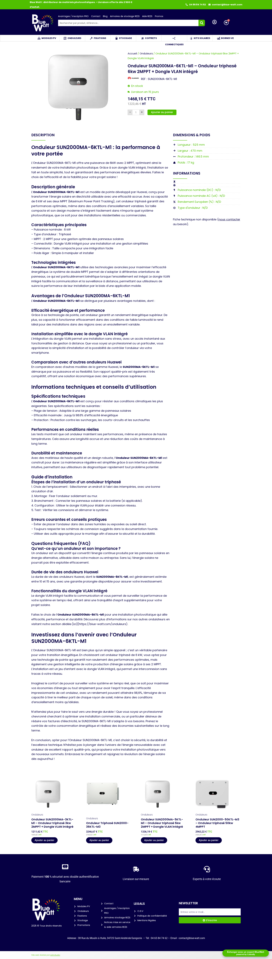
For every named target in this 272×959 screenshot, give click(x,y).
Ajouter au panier (162, 112)
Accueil (132, 53)
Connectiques (174, 38)
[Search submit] (201, 23)
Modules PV (49, 38)
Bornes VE (227, 38)
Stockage (125, 38)
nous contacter (229, 219)
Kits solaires (202, 38)
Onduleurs (74, 38)
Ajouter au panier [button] (44, 840)
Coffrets (151, 38)
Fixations (100, 38)
